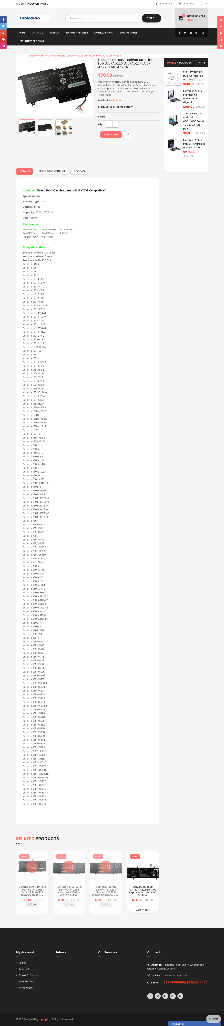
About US (24, 969)
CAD (204, 3)
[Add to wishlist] (127, 134)
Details (25, 171)
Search (23, 962)
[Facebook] (3, 19)
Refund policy (26, 981)
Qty (100, 124)
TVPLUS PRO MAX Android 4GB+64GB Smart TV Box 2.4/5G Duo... (193, 121)
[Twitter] (3, 26)
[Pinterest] (3, 39)
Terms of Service (29, 975)
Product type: (106, 107)
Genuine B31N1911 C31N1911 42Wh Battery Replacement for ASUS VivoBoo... (142, 891)
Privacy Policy (26, 987)
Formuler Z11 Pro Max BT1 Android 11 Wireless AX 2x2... (194, 143)
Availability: (105, 100)
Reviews (79, 171)
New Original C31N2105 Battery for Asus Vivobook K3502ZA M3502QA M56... (69, 891)
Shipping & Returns (52, 171)
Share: (102, 116)
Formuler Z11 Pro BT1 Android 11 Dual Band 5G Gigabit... (192, 96)
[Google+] (3, 33)
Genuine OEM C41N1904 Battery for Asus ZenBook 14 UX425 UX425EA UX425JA (32, 891)
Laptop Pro (45, 1019)
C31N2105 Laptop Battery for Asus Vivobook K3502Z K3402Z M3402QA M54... (106, 891)
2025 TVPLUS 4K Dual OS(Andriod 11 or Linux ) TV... (193, 75)
